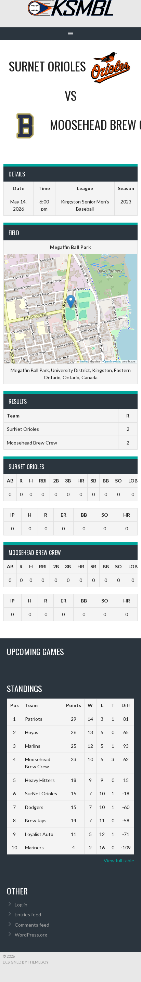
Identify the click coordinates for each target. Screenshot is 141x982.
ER (63, 515)
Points (73, 705)
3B (68, 480)
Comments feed (32, 925)
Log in (21, 904)
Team (31, 705)
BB (106, 480)
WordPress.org (31, 935)
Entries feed (28, 914)
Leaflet (83, 361)
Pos (14, 705)
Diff (125, 705)
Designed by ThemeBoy (26, 962)
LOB (133, 480)
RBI (43, 480)
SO (118, 480)
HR (80, 480)
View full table (119, 860)
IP (12, 515)
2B (56, 480)
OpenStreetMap (112, 361)
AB (10, 480)
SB (93, 480)
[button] (70, 302)
